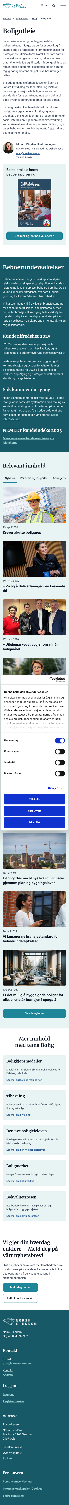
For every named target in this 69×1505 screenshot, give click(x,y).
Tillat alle (34, 799)
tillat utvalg (34, 810)
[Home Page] (14, 5)
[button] (44, 5)
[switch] (60, 751)
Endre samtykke (13, 1495)
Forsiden (7, 18)
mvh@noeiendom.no (28, 153)
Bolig (34, 18)
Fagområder (22, 18)
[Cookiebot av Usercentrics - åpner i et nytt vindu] (49, 679)
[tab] (10, 478)
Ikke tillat (34, 822)
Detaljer (53, 787)
